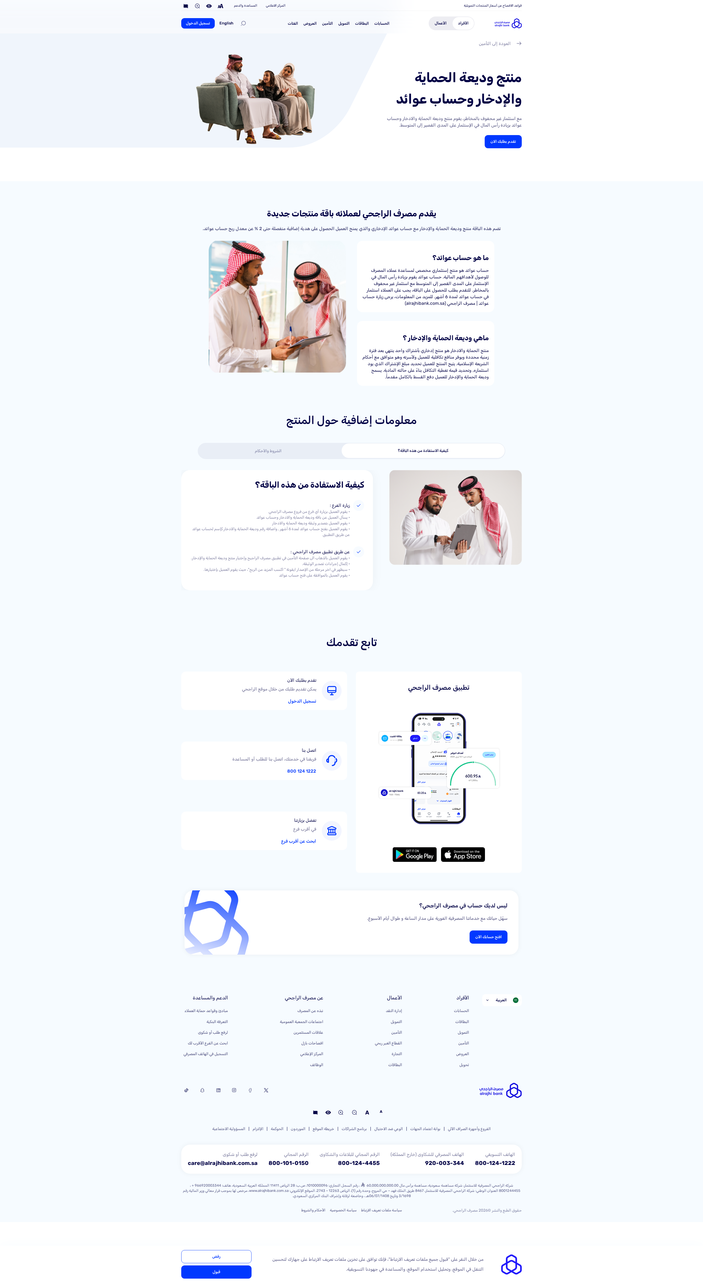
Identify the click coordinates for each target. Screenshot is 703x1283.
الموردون (298, 1129)
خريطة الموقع (323, 1129)
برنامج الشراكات (354, 1129)
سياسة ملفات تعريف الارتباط (381, 1210)
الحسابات (381, 23)
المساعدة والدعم (245, 5)
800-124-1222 (495, 1163)
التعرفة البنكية (217, 1021)
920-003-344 (444, 1163)
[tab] (423, 450)
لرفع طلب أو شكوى (213, 1032)
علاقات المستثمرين (308, 1032)
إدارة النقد (394, 1010)
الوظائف (316, 1065)
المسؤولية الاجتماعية (228, 1129)
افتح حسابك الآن (488, 937)
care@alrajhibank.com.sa (223, 1163)
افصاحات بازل (312, 1043)
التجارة (397, 1054)
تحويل (464, 1065)
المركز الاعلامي (275, 5)
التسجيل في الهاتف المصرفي (205, 1054)
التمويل (344, 23)
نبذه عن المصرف (310, 1010)
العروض (310, 23)
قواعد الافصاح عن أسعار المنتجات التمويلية (493, 5)
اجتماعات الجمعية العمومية (301, 1021)
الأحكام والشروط (313, 1210)
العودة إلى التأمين (495, 43)
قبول (216, 1272)
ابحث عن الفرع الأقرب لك (208, 1043)
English (226, 23)
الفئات (293, 23)
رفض (216, 1256)
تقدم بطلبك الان (503, 141)
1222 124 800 (301, 771)
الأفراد (463, 23)
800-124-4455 (359, 1163)
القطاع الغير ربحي (388, 1043)
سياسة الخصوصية (343, 1210)
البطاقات (362, 23)
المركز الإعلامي (311, 1054)
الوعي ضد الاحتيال (388, 1129)
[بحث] (243, 23)
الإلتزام (258, 1129)
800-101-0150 (289, 1163)
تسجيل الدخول (198, 23)
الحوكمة (277, 1129)
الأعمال (441, 23)
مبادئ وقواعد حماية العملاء (206, 1010)
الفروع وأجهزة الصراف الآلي (469, 1129)
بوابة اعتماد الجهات (425, 1129)
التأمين (327, 23)
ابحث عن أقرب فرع (298, 841)
